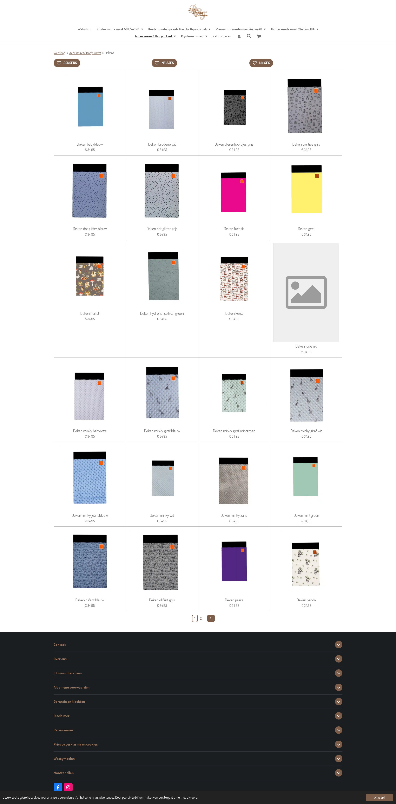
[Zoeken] (249, 36)
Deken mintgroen (306, 515)
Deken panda (306, 600)
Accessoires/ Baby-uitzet (85, 53)
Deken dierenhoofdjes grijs (233, 144)
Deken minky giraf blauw (162, 431)
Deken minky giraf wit (306, 431)
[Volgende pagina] (211, 618)
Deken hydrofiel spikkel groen (162, 313)
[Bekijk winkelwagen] (259, 36)
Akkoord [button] (379, 797)
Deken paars (234, 600)
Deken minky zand (234, 515)
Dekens (109, 53)
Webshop (59, 53)
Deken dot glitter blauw (90, 228)
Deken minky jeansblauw (90, 515)
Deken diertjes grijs (306, 144)
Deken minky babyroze (90, 431)
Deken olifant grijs (162, 600)
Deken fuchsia (234, 228)
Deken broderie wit (162, 144)
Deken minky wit (162, 515)
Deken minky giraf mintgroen (234, 431)
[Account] (239, 36)
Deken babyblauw (90, 144)
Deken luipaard (306, 346)
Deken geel (306, 228)
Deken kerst (234, 313)
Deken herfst (89, 313)
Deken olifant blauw (89, 600)
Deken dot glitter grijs (162, 228)
